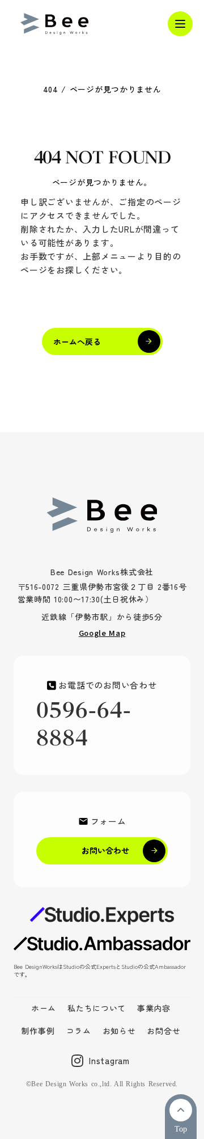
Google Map (102, 632)
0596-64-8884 (83, 724)
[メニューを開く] (180, 23)
